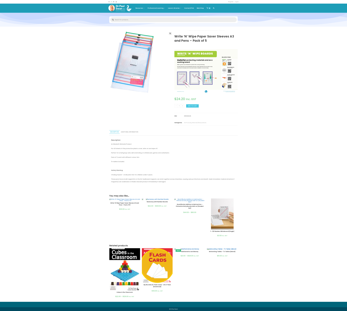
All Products (183, 30)
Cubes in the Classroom (125, 292)
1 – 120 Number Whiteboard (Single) (222, 231)
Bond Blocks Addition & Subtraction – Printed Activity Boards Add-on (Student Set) (190, 206)
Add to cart (192, 106)
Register (231, 2)
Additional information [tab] (129, 132)
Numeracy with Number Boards (157, 202)
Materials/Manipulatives (199, 123)
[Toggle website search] (214, 8)
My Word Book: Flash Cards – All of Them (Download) (157, 286)
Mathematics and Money (189, 251)
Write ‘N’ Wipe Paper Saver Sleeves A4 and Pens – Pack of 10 (124, 204)
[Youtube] (113, 2)
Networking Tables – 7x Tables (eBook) (222, 251)
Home (176, 30)
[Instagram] (111, 2)
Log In (237, 2)
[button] (170, 33)
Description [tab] (114, 132)
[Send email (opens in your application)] (116, 2)
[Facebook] (109, 2)
